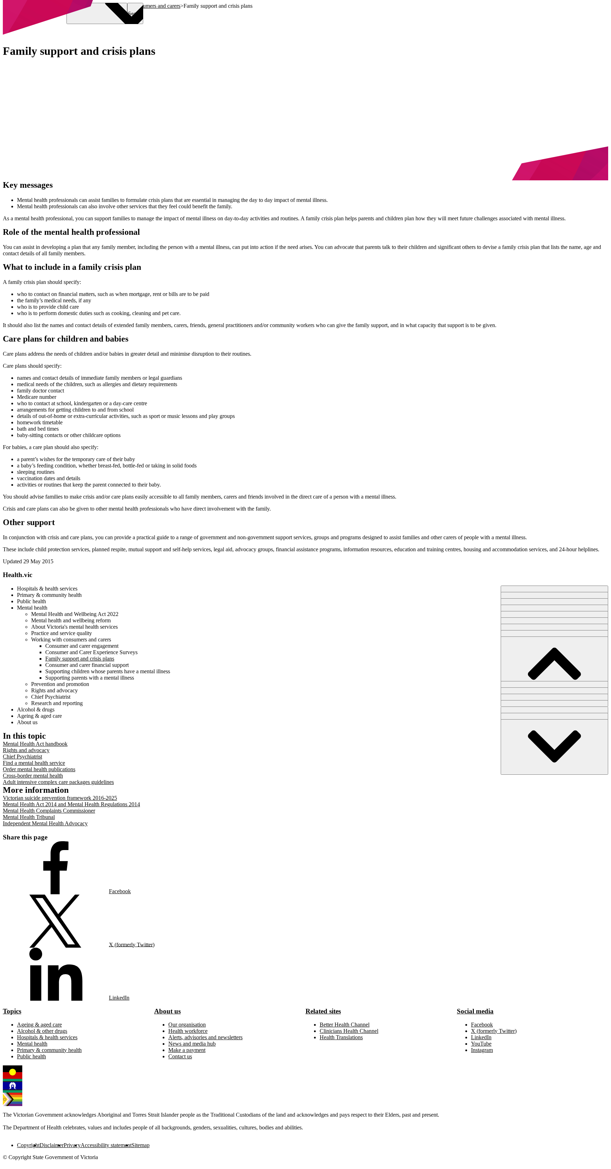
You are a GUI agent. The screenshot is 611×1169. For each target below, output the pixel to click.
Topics (12, 1011)
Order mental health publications (39, 769)
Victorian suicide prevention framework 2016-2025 (60, 798)
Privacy (72, 1145)
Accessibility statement (106, 1145)
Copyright (28, 1145)
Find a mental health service (34, 763)
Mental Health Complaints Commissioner (49, 811)
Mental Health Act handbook (35, 744)
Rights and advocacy (26, 750)
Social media (475, 1011)
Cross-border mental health (33, 776)
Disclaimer (52, 1145)
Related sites (323, 1011)
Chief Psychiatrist (22, 757)
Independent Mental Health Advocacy (45, 823)
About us (167, 1011)
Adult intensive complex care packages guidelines (58, 782)
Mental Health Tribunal (29, 817)
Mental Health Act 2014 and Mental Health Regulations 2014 (71, 804)
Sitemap (141, 1145)
